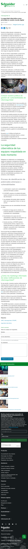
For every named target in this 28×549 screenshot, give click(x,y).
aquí (7, 133)
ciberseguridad (20, 105)
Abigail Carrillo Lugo (18, 24)
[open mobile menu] (26, 5)
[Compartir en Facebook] (2, 28)
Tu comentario (4, 342)
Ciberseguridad (17, 11)
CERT (2, 320)
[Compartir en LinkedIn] (4, 28)
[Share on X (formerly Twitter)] (7, 28)
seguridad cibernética (6, 323)
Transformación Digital (9, 11)
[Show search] (23, 5)
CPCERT (14, 320)
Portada (2, 11)
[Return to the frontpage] (7, 5)
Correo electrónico (5, 336)
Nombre (3, 332)
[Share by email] (9, 28)
